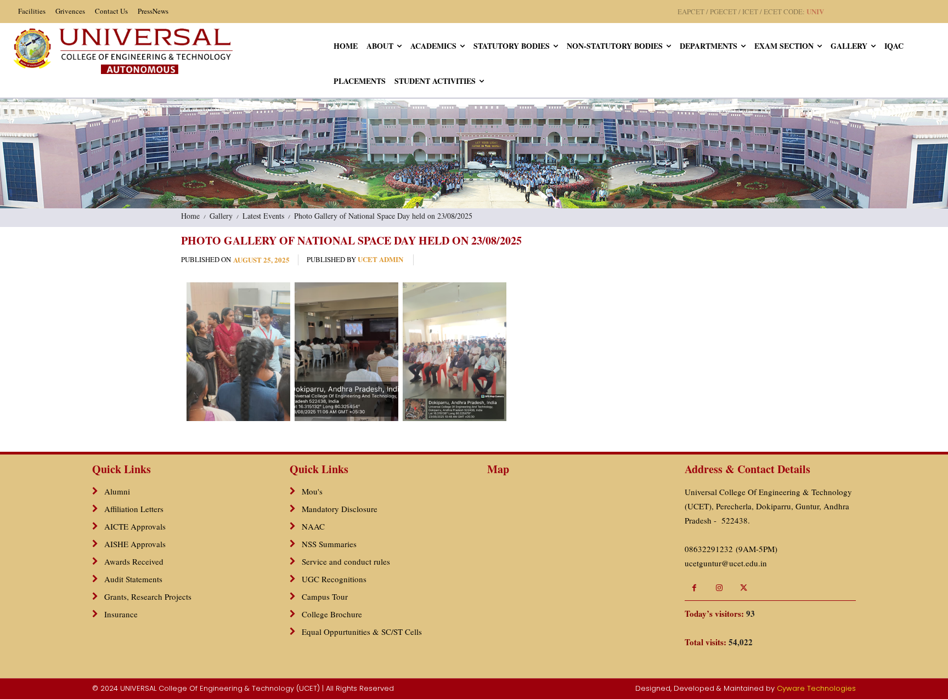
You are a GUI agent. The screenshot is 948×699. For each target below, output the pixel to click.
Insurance (121, 614)
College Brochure (332, 614)
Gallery (221, 216)
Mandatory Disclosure (339, 508)
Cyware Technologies (816, 688)
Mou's (312, 491)
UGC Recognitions (334, 578)
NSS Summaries (329, 543)
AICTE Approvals (135, 526)
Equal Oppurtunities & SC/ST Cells (362, 631)
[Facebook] (694, 588)
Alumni (117, 491)
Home (190, 216)
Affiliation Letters (133, 508)
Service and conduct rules (346, 561)
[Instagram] (719, 588)
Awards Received (133, 561)
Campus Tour (325, 596)
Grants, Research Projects (147, 596)
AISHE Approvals (135, 543)
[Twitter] (743, 588)
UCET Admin (380, 259)
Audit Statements (133, 578)
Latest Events (263, 216)
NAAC (313, 526)
